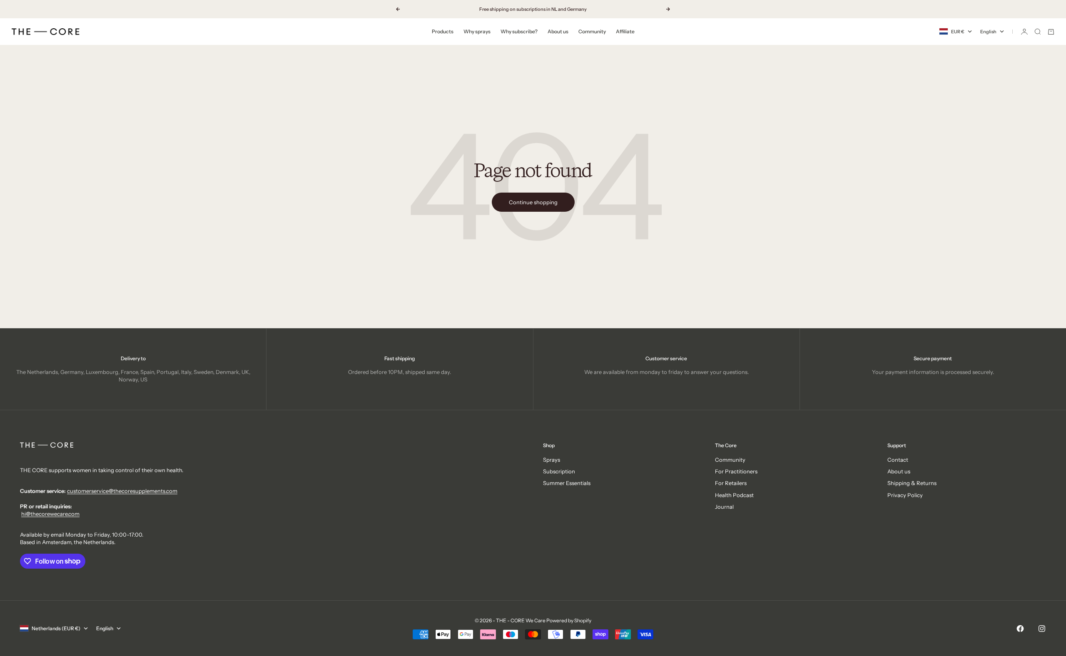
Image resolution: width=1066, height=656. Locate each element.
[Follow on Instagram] (1042, 628)
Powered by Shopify (568, 620)
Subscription (559, 471)
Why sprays (477, 31)
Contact (897, 459)
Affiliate (625, 31)
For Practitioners (736, 471)
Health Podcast (734, 495)
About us (558, 31)
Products (442, 31)
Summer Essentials (566, 483)
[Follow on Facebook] (1020, 628)
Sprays (551, 459)
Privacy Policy (905, 495)
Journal (724, 506)
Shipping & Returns (911, 483)
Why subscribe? (519, 31)
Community (592, 31)
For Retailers (731, 483)
